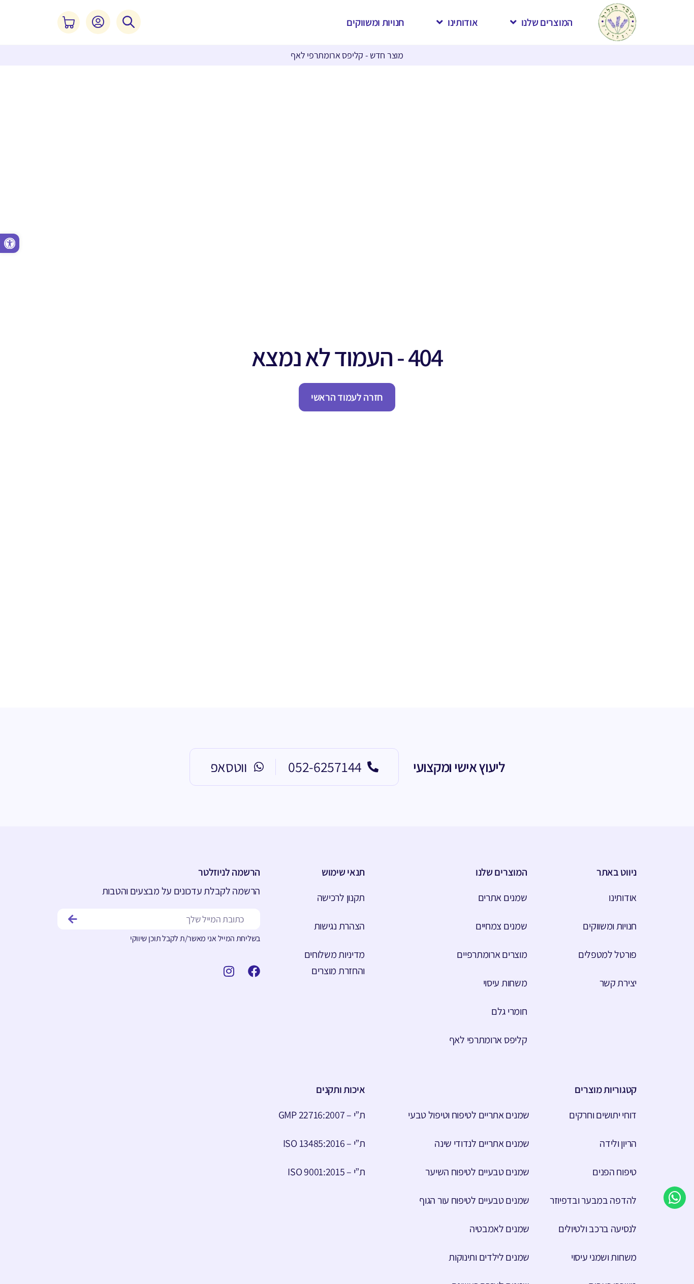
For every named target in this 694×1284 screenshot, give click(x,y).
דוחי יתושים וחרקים (603, 1114)
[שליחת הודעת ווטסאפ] (675, 1197)
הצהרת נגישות (339, 926)
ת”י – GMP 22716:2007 (321, 1114)
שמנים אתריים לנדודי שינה (481, 1143)
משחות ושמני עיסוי (604, 1257)
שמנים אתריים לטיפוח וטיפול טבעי (468, 1114)
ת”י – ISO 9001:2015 (326, 1171)
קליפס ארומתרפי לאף (488, 1039)
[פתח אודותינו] (440, 22)
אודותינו (623, 897)
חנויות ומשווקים (610, 926)
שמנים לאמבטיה (499, 1228)
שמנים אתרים (502, 897)
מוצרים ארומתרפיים (492, 954)
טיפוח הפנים (614, 1171)
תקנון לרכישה (341, 897)
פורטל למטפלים (607, 954)
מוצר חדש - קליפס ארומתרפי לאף (347, 55)
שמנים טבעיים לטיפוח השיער (477, 1171)
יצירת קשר (618, 982)
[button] (9, 243)
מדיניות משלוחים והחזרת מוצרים (334, 962)
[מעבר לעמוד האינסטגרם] (225, 971)
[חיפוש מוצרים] (128, 22)
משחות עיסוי (505, 982)
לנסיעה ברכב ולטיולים (597, 1228)
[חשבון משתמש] (98, 22)
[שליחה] (73, 919)
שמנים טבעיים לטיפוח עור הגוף (474, 1200)
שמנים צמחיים (501, 926)
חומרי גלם (509, 1011)
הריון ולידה (618, 1143)
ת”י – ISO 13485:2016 (324, 1143)
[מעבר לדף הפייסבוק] (251, 971)
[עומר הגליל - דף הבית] (617, 22)
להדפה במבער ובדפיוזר (593, 1200)
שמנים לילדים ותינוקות (489, 1257)
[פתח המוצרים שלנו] (514, 22)
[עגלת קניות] (68, 22)
